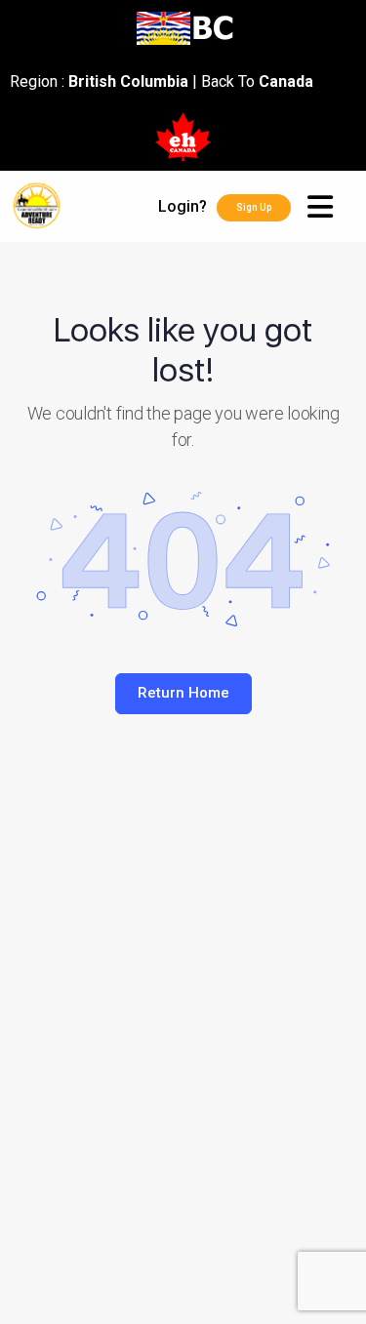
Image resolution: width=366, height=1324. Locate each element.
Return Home (183, 693)
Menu (328, 206)
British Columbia (128, 81)
